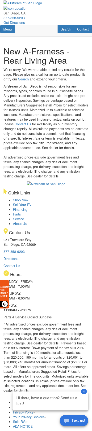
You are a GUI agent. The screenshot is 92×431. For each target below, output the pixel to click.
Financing (20, 209)
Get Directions (14, 22)
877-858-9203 (14, 17)
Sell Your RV (22, 204)
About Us (20, 223)
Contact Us (23, 124)
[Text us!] (74, 421)
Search (67, 28)
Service (18, 218)
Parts (17, 214)
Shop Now (20, 200)
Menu (9, 28)
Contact (84, 28)
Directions (11, 258)
